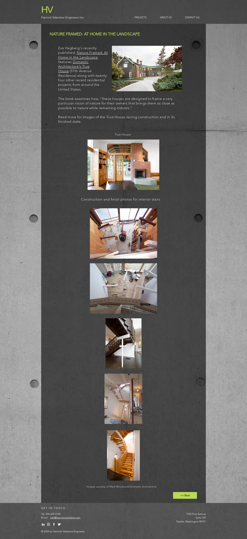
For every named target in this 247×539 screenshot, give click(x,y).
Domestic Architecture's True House (74, 66)
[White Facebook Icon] (54, 524)
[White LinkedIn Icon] (43, 524)
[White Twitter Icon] (59, 524)
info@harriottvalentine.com (65, 517)
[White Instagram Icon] (48, 524)
